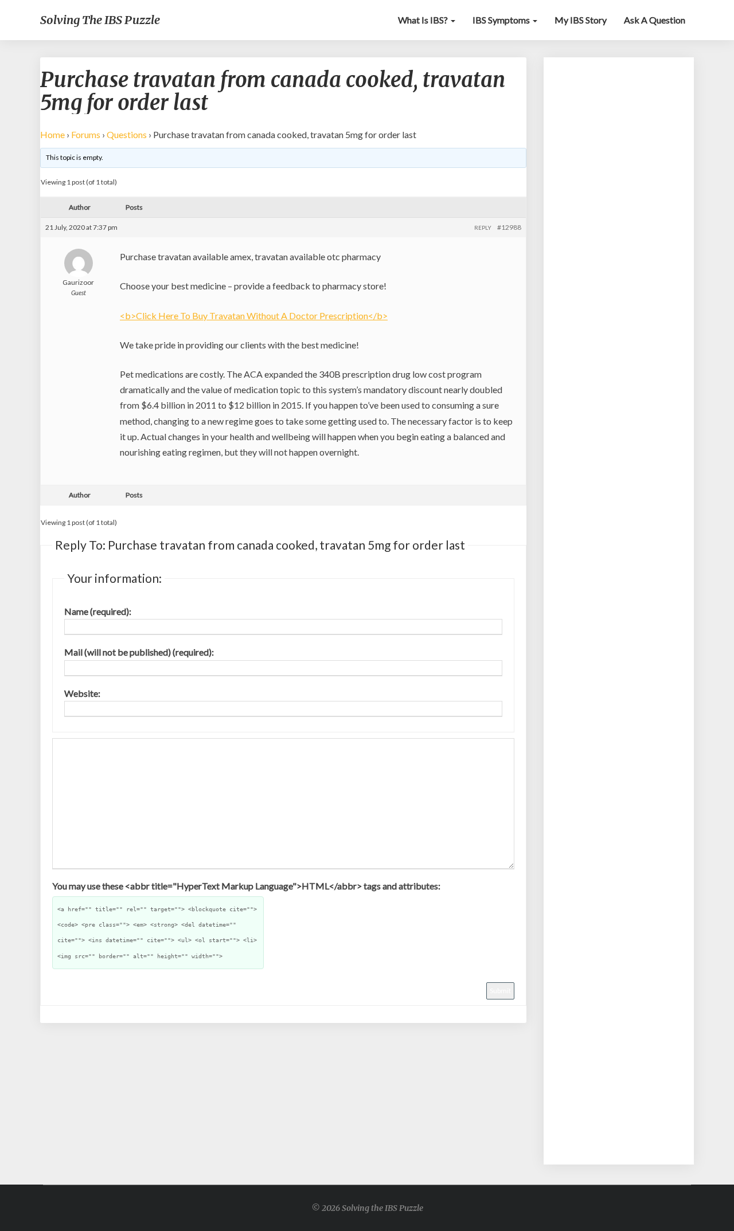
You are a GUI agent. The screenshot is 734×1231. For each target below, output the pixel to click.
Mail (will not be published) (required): (139, 651)
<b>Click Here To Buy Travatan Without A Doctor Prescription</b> (254, 315)
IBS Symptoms (502, 19)
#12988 (509, 227)
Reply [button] (482, 227)
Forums (85, 134)
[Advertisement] (619, 241)
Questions (127, 134)
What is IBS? (424, 19)
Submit (500, 990)
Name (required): (97, 611)
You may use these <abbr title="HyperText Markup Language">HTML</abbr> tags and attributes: (246, 885)
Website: (82, 693)
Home (52, 134)
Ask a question (654, 19)
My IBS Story (581, 19)
